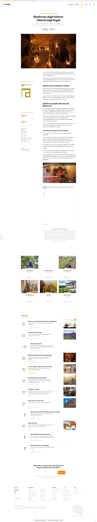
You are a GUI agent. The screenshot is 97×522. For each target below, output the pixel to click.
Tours (15, 492)
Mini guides (54, 499)
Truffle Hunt (30, 499)
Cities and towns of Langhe (45, 501)
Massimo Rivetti (67, 270)
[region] (59, 208)
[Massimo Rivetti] (67, 262)
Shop (86, 4)
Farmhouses (42, 491)
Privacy (23, 505)
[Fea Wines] (48, 286)
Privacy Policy (34, 508)
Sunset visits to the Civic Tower (36, 401)
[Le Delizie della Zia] (48, 262)
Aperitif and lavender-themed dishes (37, 378)
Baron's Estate (67, 295)
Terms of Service (41, 508)
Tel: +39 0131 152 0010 (24, 150)
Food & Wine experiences (32, 495)
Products (76, 489)
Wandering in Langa (56, 489)
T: (67, 240)
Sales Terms (16, 490)
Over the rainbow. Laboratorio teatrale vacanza (40, 366)
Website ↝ (23, 147)
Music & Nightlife (66, 493)
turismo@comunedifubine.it (25, 149)
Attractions (42, 499)
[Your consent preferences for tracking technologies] (95, 520)
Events (7, 0)
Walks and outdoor (31, 497)
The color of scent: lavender (35, 332)
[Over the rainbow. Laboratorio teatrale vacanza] (70, 369)
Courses (64, 501)
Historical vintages (77, 493)
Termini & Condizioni (17, 505)
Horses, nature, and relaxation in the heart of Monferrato (42, 321)
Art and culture (55, 491)
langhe (6, 4)
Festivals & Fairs (66, 491)
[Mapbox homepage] (45, 224)
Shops (41, 493)
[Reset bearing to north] (44, 196)
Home (4, 0)
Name (34, 471)
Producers (76, 491)
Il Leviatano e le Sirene (33, 389)
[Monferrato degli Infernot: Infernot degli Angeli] (70, 358)
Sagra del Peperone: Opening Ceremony (40, 434)
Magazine (77, 4)
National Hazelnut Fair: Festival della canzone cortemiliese (45, 412)
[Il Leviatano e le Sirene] (70, 392)
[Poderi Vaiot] (29, 262)
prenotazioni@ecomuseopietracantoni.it (58, 240)
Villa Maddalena (30, 295)
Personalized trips (31, 491)
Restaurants (42, 495)
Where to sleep (43, 497)
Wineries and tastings (32, 501)
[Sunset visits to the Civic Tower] (70, 403)
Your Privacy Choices (53, 520)
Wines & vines (54, 497)
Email (47, 471)
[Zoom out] (44, 194)
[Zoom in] (44, 193)
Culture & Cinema (12, 0)
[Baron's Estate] (67, 286)
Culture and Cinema (67, 499)
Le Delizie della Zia (48, 270)
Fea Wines (48, 295)
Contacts (16, 487)
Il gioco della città (32, 423)
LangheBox (30, 489)
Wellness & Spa (43, 489)
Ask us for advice (31, 493)
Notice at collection (40, 520)
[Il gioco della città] (70, 425)
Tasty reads (54, 493)
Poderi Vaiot (30, 270)
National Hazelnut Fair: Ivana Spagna (39, 445)
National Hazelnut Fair (36, 344)
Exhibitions (65, 497)
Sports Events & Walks (67, 495)
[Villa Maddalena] (29, 286)
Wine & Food (65, 489)
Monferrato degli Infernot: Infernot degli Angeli (40, 355)
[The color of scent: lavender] (70, 335)
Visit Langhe (70, 4)
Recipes (53, 495)
